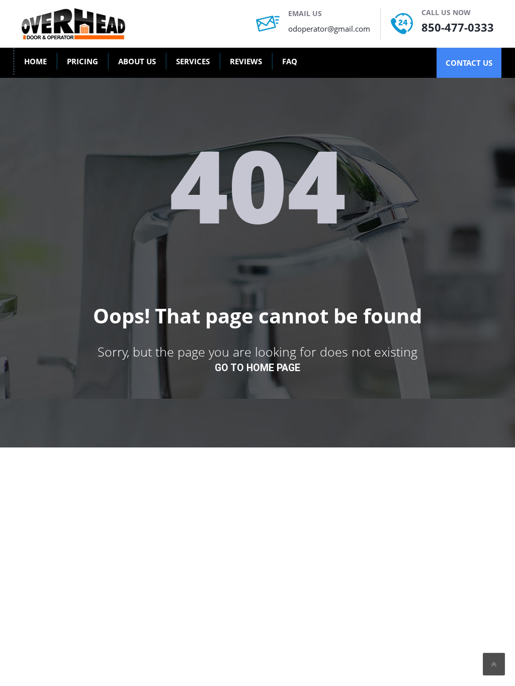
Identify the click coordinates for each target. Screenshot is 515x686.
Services (193, 61)
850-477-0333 (457, 27)
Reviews (246, 61)
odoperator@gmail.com (329, 29)
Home (35, 61)
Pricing (82, 61)
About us (137, 61)
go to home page (257, 368)
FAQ (289, 61)
